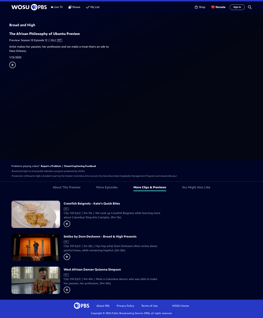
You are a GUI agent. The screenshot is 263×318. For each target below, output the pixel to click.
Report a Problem (51, 166)
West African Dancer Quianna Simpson (92, 269)
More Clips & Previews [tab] (149, 187)
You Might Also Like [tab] (196, 187)
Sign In (237, 7)
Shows (76, 7)
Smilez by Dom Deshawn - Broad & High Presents (100, 236)
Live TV (58, 7)
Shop (202, 7)
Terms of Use (149, 305)
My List (95, 7)
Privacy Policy (125, 305)
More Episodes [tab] (107, 187)
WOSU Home (180, 305)
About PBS (102, 305)
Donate (220, 7)
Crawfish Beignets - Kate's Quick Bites (92, 203)
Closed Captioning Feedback (80, 166)
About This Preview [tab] (67, 187)
